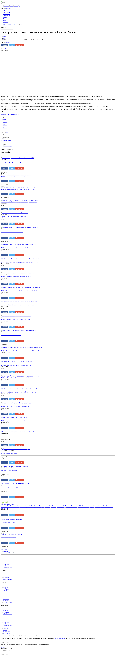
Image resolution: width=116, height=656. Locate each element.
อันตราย (5, 128)
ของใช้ (4, 119)
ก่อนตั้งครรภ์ (6, 564)
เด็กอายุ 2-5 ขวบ (7, 15)
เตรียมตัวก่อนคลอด (7, 567)
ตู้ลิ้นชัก (5, 125)
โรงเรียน (5, 17)
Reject (2, 640)
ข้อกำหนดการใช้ (7, 631)
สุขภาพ (5, 20)
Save (2, 652)
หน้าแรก (5, 36)
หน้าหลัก (5, 11)
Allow (4, 640)
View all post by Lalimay (6, 140)
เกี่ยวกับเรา (5, 22)
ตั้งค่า (98, 638)
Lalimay (5, 48)
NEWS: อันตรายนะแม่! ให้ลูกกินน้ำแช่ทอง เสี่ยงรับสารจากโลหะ (15, 176)
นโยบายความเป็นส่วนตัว (9, 633)
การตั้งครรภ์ (6, 565)
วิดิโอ (4, 19)
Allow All (3, 647)
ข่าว (4, 38)
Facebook (5, 138)
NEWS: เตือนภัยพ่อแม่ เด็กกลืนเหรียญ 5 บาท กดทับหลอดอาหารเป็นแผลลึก (18, 189)
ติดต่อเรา (5, 630)
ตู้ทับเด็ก (5, 122)
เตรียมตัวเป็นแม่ (6, 12)
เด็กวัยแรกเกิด (6, 14)
